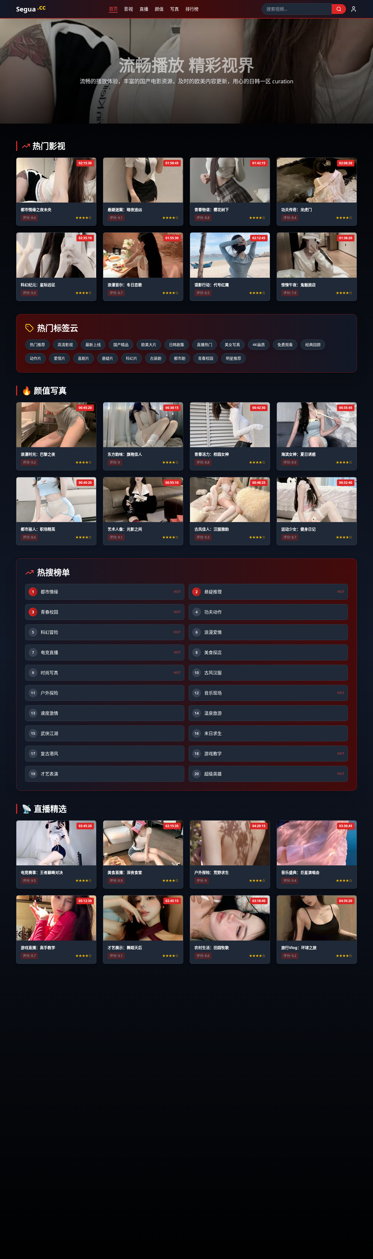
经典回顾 (313, 344)
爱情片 (59, 358)
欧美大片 (148, 344)
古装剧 (155, 358)
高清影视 (65, 344)
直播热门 (204, 344)
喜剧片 (83, 358)
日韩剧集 (176, 344)
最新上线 (93, 344)
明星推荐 (233, 358)
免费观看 (285, 344)
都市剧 (179, 358)
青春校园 (205, 358)
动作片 (35, 358)
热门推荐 (37, 344)
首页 (115, 9)
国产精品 (121, 344)
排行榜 (193, 9)
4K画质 (259, 344)
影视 (130, 9)
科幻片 (131, 358)
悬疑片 (107, 358)
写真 (176, 9)
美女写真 (232, 344)
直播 (145, 9)
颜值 (160, 9)
